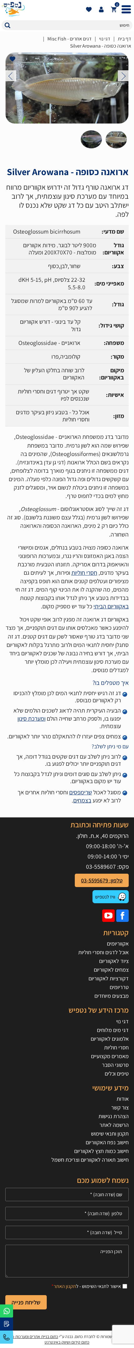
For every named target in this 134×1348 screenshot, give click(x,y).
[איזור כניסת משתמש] (101, 9)
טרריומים (119, 987)
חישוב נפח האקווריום (107, 1142)
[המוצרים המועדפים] (88, 9)
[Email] (67, 1232)
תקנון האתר (65, 1286)
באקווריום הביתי (111, 606)
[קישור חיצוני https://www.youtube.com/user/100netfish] (108, 915)
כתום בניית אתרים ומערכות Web (32, 1336)
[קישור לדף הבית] (42, 9)
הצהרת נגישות (113, 1116)
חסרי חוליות (84, 573)
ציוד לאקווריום (114, 961)
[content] (67, 1261)
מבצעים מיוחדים (111, 995)
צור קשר (120, 1107)
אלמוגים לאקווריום (110, 1038)
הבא (123, 75)
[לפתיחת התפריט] (126, 9)
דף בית (124, 38)
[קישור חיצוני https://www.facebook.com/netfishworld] (122, 915)
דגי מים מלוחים (113, 1030)
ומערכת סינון (31, 718)
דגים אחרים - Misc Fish (69, 38)
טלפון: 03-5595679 (101, 880)
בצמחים (82, 800)
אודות (123, 1098)
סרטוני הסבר (115, 1064)
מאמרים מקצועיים (110, 1056)
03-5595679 (6, 1337)
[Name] (67, 1194)
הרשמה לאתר (114, 1124)
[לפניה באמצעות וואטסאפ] (6, 1311)
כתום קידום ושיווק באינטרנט (67, 1342)
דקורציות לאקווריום (109, 978)
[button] (7, 25)
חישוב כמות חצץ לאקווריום (101, 1151)
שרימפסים (80, 792)
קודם (10, 75)
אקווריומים (118, 943)
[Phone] (67, 1213)
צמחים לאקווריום (111, 969)
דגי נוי (104, 38)
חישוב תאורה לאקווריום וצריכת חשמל (90, 1159)
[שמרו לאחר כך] (12, 59)
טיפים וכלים (117, 1073)
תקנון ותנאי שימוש (110, 1133)
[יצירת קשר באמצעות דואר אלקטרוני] (6, 1324)
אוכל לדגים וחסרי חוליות (103, 952)
